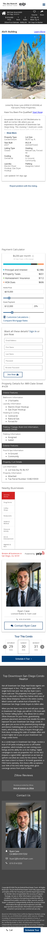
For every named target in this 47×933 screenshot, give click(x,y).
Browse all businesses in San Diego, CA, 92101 (12, 554)
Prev (5, 647)
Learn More (39, 31)
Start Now (37, 112)
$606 (41, 282)
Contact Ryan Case (25, 625)
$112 (41, 278)
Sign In (33, 331)
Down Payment (9, 302)
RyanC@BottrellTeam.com (21, 859)
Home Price (7, 288)
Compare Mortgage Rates (15, 320)
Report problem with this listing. (23, 186)
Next (42, 647)
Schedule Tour (32, 930)
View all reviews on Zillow (23, 788)
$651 (41, 273)
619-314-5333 (24, 619)
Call (11, 930)
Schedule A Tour (22, 659)
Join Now (11, 374)
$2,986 (40, 269)
